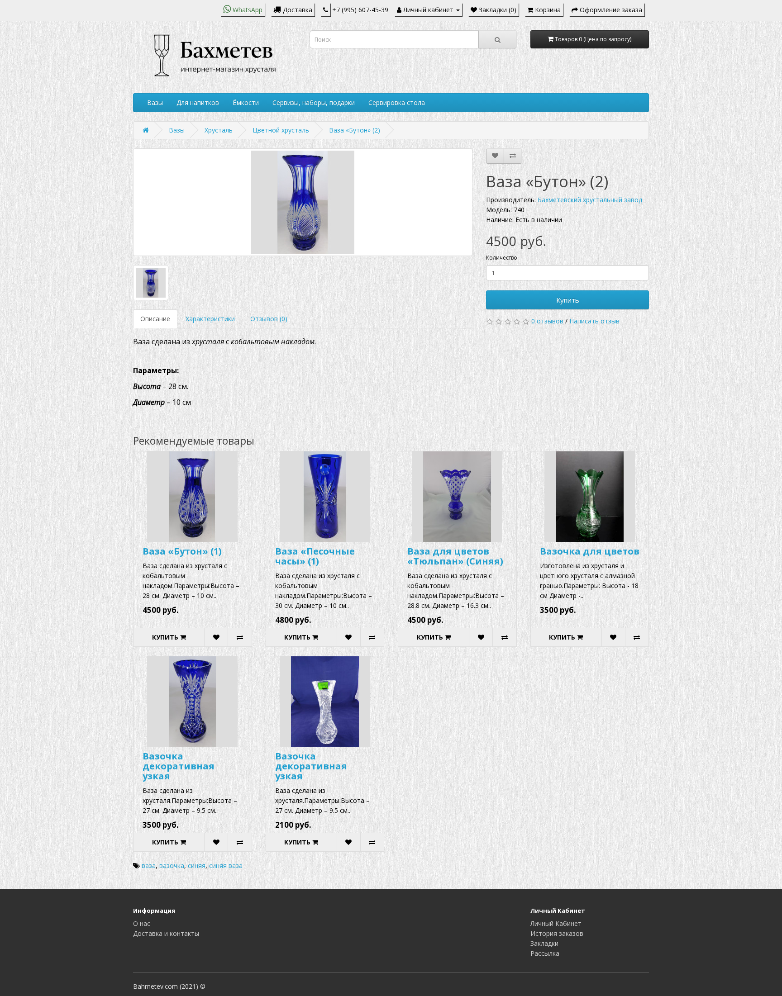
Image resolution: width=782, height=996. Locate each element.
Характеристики (210, 318)
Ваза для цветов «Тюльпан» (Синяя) (455, 556)
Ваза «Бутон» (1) (182, 551)
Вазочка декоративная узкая (179, 766)
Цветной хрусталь (281, 130)
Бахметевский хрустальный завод (590, 199)
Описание (155, 318)
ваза (149, 865)
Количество (501, 257)
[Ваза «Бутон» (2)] (302, 202)
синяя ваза (226, 865)
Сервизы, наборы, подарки (313, 102)
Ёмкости (246, 102)
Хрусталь (219, 130)
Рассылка (544, 953)
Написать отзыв (594, 321)
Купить (567, 299)
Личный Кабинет (556, 923)
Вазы (155, 102)
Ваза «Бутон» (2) (354, 130)
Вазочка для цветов (589, 551)
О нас (141, 923)
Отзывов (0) (268, 318)
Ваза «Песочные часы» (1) (315, 556)
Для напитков (197, 102)
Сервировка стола (396, 102)
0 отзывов (547, 321)
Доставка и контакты (166, 933)
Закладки (544, 943)
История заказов (556, 933)
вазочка (171, 865)
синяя (196, 865)
